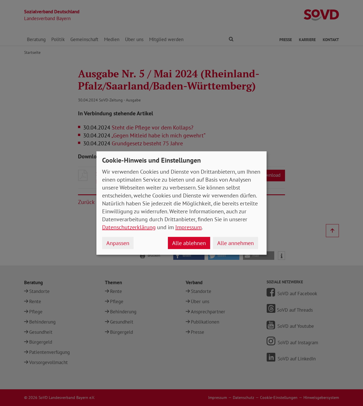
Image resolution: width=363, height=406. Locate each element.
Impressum (188, 227)
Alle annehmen (235, 243)
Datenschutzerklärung (129, 227)
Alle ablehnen (189, 243)
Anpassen (117, 243)
